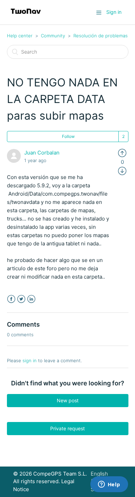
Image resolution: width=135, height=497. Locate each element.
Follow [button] (68, 136)
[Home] (26, 15)
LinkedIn (31, 299)
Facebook (11, 299)
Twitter (21, 299)
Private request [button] (67, 428)
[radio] (122, 152)
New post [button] (68, 400)
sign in (29, 360)
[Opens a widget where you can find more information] (109, 485)
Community (53, 35)
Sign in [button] (114, 12)
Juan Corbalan (42, 152)
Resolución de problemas (100, 35)
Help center (20, 35)
